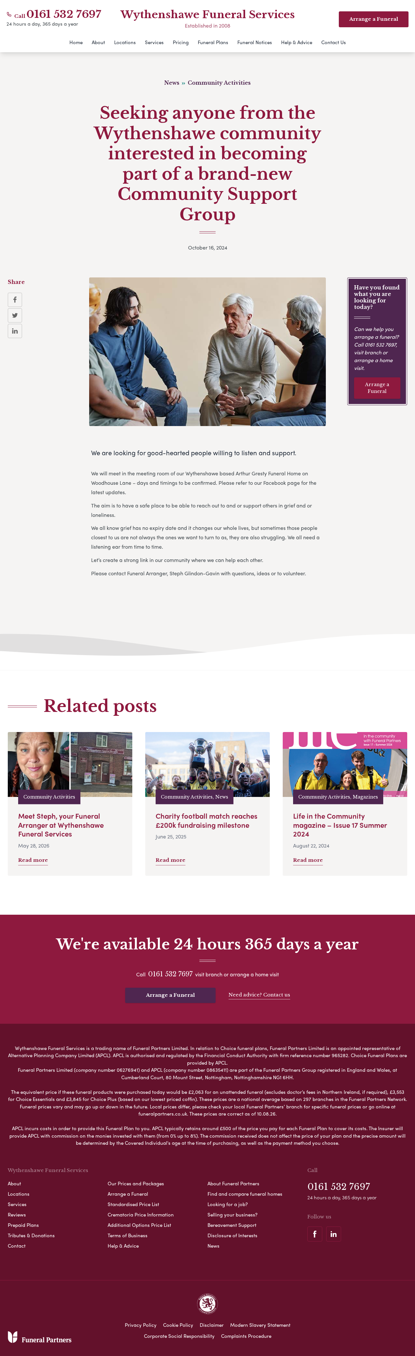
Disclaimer (212, 1324)
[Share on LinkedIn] (15, 331)
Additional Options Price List (139, 1224)
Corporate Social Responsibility (179, 1335)
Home (76, 42)
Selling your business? (232, 1214)
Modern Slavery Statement (260, 1324)
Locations (125, 42)
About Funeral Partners (233, 1183)
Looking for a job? (228, 1204)
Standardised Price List (133, 1204)
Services (154, 42)
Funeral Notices (254, 42)
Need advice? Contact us (259, 995)
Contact (17, 1245)
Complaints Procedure (246, 1335)
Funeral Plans (213, 42)
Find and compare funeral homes (245, 1193)
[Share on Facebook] (15, 300)
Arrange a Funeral (377, 388)
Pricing (181, 42)
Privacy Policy (141, 1324)
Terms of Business (128, 1235)
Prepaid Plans (23, 1224)
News (213, 1245)
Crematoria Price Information (141, 1214)
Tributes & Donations (31, 1235)
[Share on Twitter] (15, 315)
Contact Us (333, 42)
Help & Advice (296, 42)
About (98, 42)
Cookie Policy (178, 1324)
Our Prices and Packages (136, 1183)
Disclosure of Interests (232, 1235)
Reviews (17, 1214)
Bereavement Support (232, 1224)
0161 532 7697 (64, 14)
